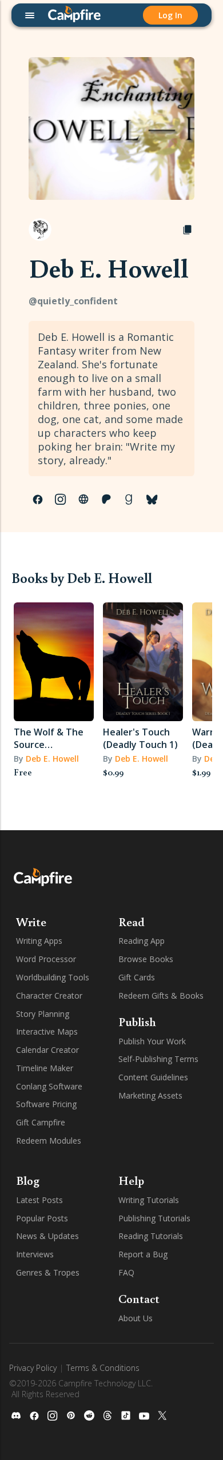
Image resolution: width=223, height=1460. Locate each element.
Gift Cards (136, 977)
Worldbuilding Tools (52, 977)
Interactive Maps (47, 1031)
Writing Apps (39, 940)
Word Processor (46, 959)
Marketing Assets (150, 1095)
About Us (135, 1318)
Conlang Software (49, 1086)
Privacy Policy (33, 1367)
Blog (27, 1180)
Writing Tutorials (148, 1199)
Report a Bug (143, 1254)
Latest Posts (39, 1199)
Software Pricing (46, 1104)
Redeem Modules (48, 1140)
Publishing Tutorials (154, 1218)
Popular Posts (42, 1218)
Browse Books (145, 959)
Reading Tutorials (150, 1235)
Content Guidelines (153, 1077)
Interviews (35, 1254)
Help (131, 1180)
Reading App (141, 940)
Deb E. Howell (52, 758)
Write (31, 922)
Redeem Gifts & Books (161, 995)
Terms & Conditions (103, 1367)
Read (131, 922)
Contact (139, 1298)
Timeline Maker (44, 1068)
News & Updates (47, 1235)
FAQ (126, 1272)
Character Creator (49, 995)
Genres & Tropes (47, 1272)
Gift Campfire (40, 1122)
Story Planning (42, 1013)
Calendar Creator (47, 1049)
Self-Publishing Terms (158, 1058)
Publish (137, 1021)
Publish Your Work (152, 1041)
